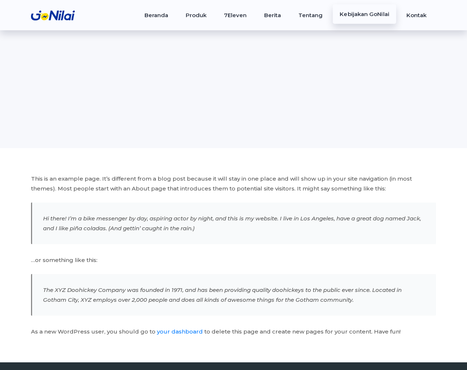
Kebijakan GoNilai (364, 14)
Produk (196, 15)
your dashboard (180, 331)
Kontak (416, 15)
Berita (272, 15)
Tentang (310, 15)
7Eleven (235, 15)
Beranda (156, 15)
